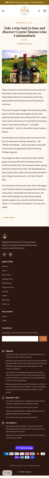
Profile (4, 320)
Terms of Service (8, 287)
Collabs (4, 296)
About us (5, 266)
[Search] (39, 10)
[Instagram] (10, 254)
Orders (4, 316)
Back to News (9, 217)
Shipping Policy (7, 279)
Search (4, 271)
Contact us (6, 304)
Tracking (5, 291)
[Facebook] (4, 254)
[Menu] (9, 10)
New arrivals (6, 275)
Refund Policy (7, 283)
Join (43, 339)
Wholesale (5, 300)
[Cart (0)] (44, 10)
